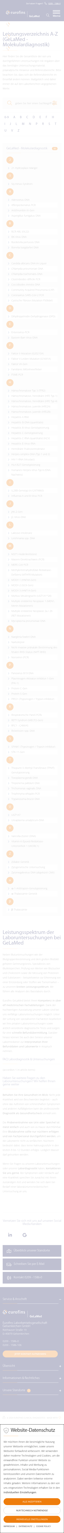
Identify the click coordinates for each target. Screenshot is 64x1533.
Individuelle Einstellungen (32, 1519)
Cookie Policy (43, 1526)
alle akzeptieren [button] (32, 1501)
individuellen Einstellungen (20, 1492)
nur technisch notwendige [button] (32, 1510)
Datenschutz (25, 1526)
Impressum (9, 1526)
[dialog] (32, 1478)
